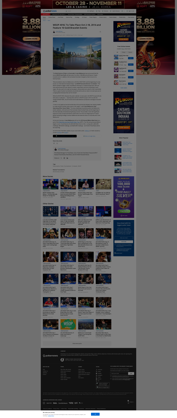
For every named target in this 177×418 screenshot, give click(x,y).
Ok (95, 414)
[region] (88, 414)
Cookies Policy (51, 415)
